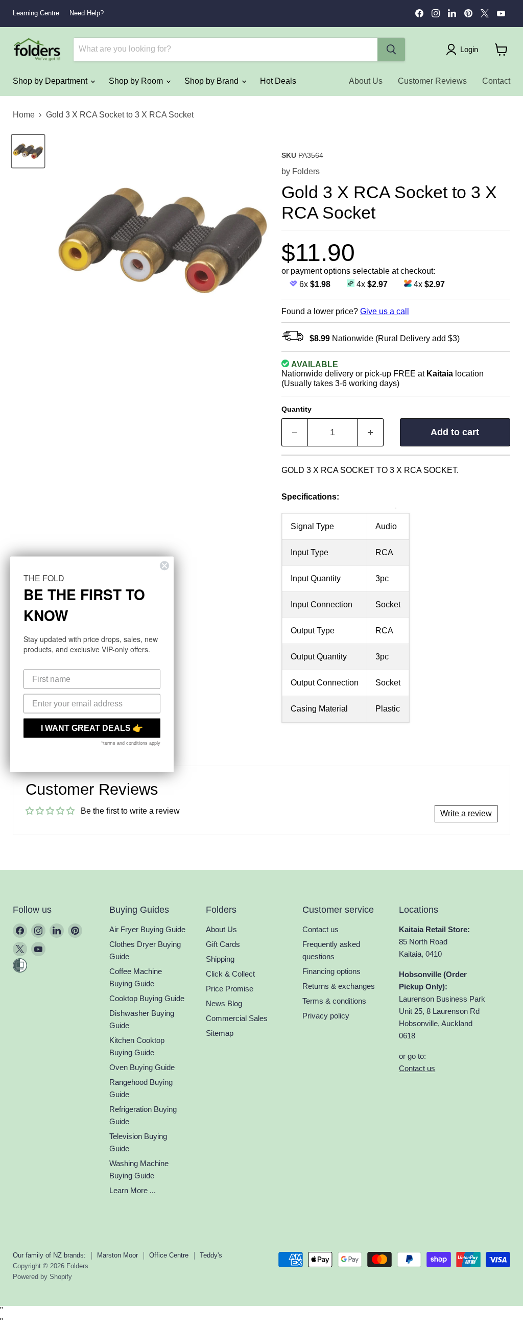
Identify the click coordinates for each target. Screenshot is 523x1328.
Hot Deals (278, 81)
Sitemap (219, 1033)
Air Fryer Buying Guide (147, 929)
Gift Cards (223, 944)
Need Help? (86, 13)
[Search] (391, 49)
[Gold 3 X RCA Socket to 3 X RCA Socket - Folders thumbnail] (28, 151)
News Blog (224, 1003)
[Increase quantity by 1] (371, 432)
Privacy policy (325, 1015)
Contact (496, 81)
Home (24, 114)
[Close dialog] (164, 566)
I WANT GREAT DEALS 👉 (92, 728)
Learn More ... (132, 1190)
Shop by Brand (212, 81)
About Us (366, 81)
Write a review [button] (466, 813)
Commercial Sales (237, 1018)
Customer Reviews (432, 81)
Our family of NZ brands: (49, 1255)
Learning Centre (36, 13)
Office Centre (168, 1255)
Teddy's (211, 1255)
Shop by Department (51, 81)
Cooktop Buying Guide (146, 998)
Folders (306, 171)
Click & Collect (230, 973)
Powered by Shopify (42, 1276)
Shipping (220, 959)
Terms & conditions (334, 1001)
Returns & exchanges (338, 986)
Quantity (296, 409)
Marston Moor (117, 1255)
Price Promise (229, 988)
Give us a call (384, 311)
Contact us (320, 929)
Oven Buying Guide (142, 1067)
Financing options (331, 971)
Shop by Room (137, 81)
